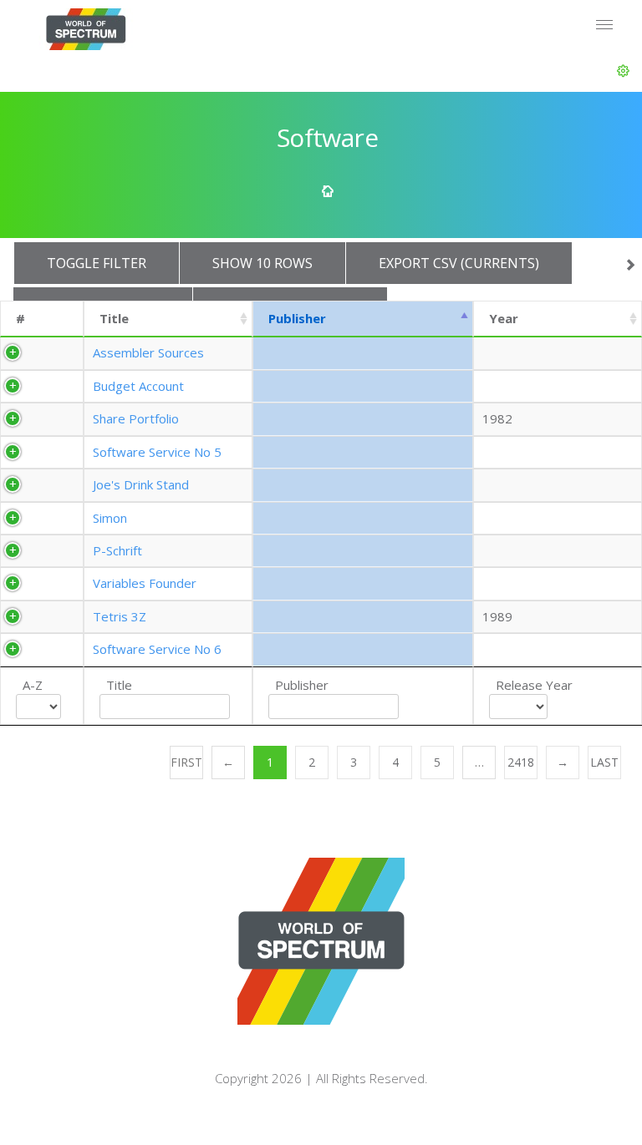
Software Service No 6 (157, 649)
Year (503, 318)
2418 (520, 762)
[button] (623, 71)
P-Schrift (117, 550)
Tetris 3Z (119, 616)
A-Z (33, 684)
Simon (110, 517)
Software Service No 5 (157, 451)
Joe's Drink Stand (141, 484)
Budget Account (138, 385)
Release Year (534, 684)
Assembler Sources (148, 352)
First (186, 762)
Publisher (297, 318)
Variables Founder (144, 583)
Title (114, 318)
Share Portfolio (136, 418)
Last (604, 762)
